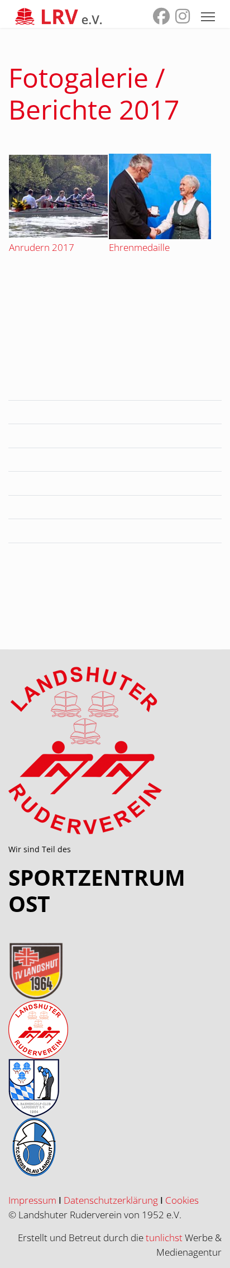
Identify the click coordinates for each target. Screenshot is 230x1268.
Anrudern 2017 (41, 247)
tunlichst (165, 1237)
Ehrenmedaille (139, 247)
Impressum (32, 1200)
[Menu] (208, 17)
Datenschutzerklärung (111, 1200)
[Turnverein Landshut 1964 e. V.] (115, 971)
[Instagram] (182, 18)
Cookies (182, 1200)
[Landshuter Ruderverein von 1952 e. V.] (115, 1029)
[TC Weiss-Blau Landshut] (115, 1147)
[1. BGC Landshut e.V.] (115, 1088)
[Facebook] (161, 18)
